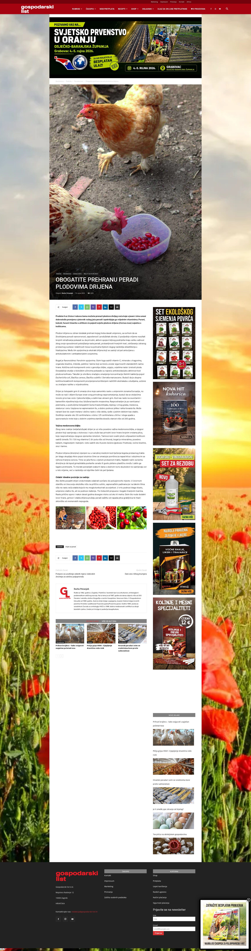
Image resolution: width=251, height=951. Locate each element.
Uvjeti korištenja (160, 886)
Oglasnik (147, 9)
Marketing (154, 2)
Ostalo (90, 642)
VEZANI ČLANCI (92, 621)
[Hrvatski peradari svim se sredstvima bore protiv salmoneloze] (132, 633)
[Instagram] (215, 9)
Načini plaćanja (160, 897)
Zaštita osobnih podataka (115, 897)
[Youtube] (220, 9)
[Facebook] (211, 9)
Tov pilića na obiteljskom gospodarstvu (170, 834)
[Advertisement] (101, 537)
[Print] (117, 307)
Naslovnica (60, 81)
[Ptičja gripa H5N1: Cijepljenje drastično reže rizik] (101, 633)
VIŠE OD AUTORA (109, 621)
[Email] (111, 307)
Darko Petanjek (67, 293)
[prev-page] (57, 656)
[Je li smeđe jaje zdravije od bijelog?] (173, 821)
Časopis (90, 9)
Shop (133, 9)
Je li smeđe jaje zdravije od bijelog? (168, 809)
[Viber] (93, 307)
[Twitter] (81, 307)
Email (155, 925)
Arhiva (189, 2)
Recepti (121, 9)
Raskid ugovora (159, 892)
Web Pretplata (107, 9)
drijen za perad (70, 547)
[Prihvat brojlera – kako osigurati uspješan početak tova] (70, 633)
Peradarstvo (78, 81)
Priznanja (173, 2)
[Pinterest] (99, 307)
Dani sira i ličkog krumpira (136, 574)
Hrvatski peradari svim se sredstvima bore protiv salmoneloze (129, 648)
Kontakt (181, 2)
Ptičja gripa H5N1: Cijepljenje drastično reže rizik (172, 753)
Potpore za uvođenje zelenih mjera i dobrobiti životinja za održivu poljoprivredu (75, 575)
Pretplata (157, 881)
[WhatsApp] (87, 307)
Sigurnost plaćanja (161, 903)
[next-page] (61, 656)
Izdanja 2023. (77, 274)
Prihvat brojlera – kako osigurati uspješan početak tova (171, 724)
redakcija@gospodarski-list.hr (85, 911)
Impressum (164, 2)
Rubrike (76, 9)
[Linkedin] (105, 307)
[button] (227, 9)
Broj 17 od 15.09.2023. (91, 274)
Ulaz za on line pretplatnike (172, 9)
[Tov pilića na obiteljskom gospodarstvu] (173, 846)
